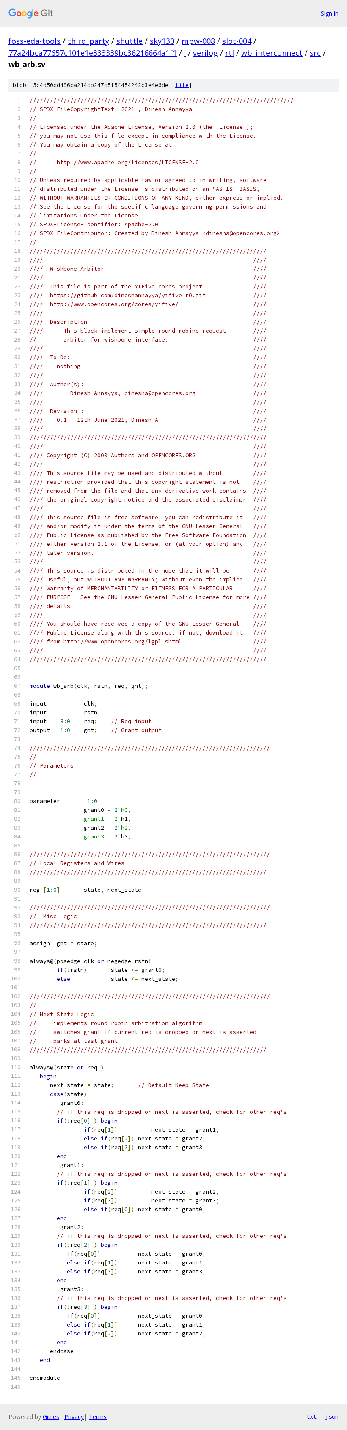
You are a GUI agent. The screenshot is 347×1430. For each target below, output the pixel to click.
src (315, 53)
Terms (98, 1417)
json (332, 1416)
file (182, 85)
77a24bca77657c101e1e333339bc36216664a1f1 (92, 53)
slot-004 (236, 41)
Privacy (74, 1417)
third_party (88, 41)
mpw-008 (198, 41)
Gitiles (51, 1417)
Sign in (330, 13)
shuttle (129, 41)
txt (311, 1416)
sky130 (162, 41)
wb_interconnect (272, 53)
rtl (229, 53)
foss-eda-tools (34, 41)
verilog (205, 53)
